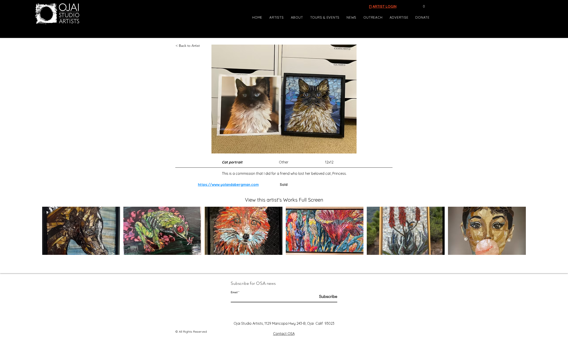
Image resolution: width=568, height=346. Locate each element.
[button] (422, 6)
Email (234, 292)
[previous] (50, 233)
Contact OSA (284, 333)
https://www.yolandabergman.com (228, 184)
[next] (517, 233)
